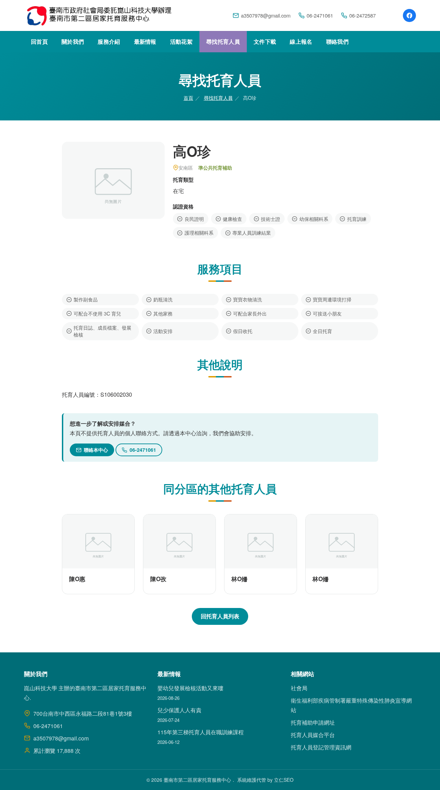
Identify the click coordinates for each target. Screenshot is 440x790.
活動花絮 (181, 41)
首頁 (188, 97)
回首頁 (39, 41)
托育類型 (183, 179)
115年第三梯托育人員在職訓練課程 (200, 732)
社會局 (299, 688)
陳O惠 (77, 579)
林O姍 (239, 579)
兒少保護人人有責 (179, 710)
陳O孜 (158, 579)
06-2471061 (320, 15)
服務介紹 (109, 41)
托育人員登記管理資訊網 (321, 747)
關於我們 (73, 41)
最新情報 (145, 41)
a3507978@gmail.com (265, 15)
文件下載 (265, 41)
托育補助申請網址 (313, 722)
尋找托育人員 (223, 41)
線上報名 (301, 41)
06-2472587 (362, 15)
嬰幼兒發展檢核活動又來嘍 (190, 688)
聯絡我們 (337, 41)
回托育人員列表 (220, 616)
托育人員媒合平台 (313, 735)
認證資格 (183, 206)
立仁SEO (284, 779)
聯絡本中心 (96, 449)
